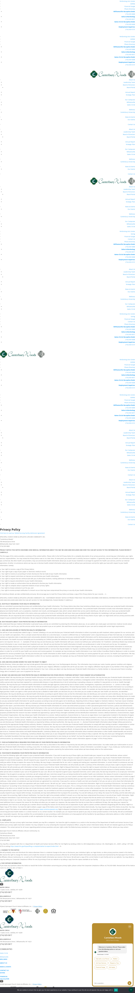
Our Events (131, 120)
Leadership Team (129, 82)
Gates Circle (131, 105)
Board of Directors (129, 85)
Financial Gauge (129, 6)
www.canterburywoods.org (49, 809)
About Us (132, 80)
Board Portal (131, 87)
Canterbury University (127, 112)
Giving (133, 234)
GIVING (132, 4)
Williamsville (131, 102)
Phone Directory (129, 9)
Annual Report (130, 92)
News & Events (130, 117)
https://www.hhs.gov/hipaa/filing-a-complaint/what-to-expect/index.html (34, 846)
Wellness (132, 110)
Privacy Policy (37, 906)
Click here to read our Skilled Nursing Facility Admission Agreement (22, 533)
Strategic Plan (130, 95)
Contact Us (131, 124)
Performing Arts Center (127, 1)
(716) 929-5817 (6, 892)
